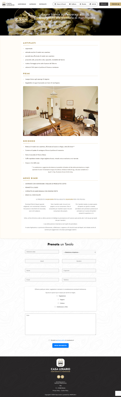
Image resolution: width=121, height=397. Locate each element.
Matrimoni (32, 4)
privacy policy (61, 340)
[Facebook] (58, 376)
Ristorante (42, 4)
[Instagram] (62, 376)
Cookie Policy (64, 390)
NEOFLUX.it (73, 395)
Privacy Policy (56, 390)
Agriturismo (22, 4)
